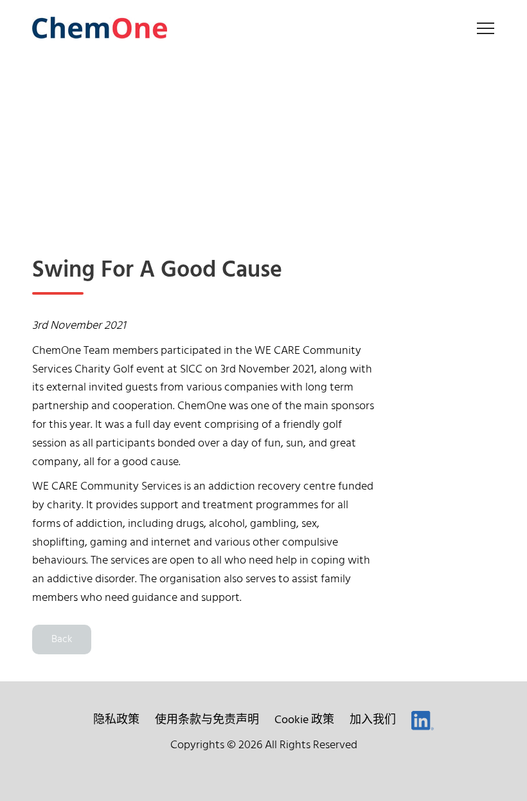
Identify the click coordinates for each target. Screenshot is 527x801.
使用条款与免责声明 (207, 720)
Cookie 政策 (304, 720)
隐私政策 (116, 720)
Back (61, 639)
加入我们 (373, 720)
